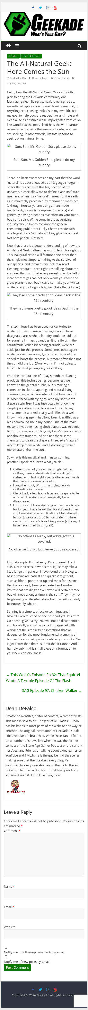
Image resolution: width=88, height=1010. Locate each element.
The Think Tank (31, 56)
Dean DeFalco (40, 78)
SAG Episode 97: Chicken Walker (52, 690)
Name (9, 886)
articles (11, 83)
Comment (12, 831)
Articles (13, 56)
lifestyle (21, 83)
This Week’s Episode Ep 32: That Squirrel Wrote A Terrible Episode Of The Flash (43, 677)
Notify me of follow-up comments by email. (34, 952)
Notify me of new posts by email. (27, 962)
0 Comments (61, 78)
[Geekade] (8, 45)
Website (9, 927)
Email (9, 907)
